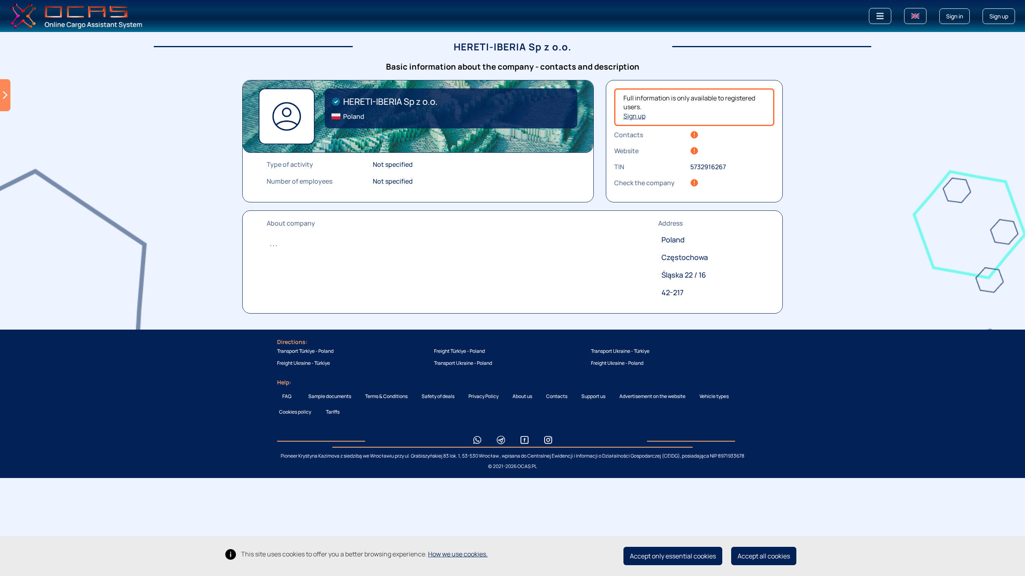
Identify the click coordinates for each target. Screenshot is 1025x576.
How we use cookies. (458, 554)
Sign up (634, 116)
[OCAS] (76, 15)
